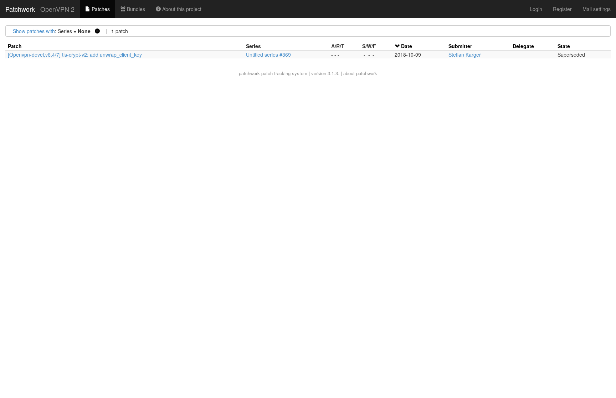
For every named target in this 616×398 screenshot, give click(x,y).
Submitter (460, 46)
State (564, 46)
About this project (181, 8)
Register (562, 8)
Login (536, 8)
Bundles (135, 8)
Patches (100, 8)
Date (406, 46)
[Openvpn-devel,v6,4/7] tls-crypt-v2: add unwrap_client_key (75, 54)
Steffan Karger (464, 54)
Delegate (523, 46)
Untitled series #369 (268, 54)
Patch (15, 46)
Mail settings (596, 8)
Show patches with (34, 31)
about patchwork (360, 73)
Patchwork (20, 9)
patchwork (249, 73)
